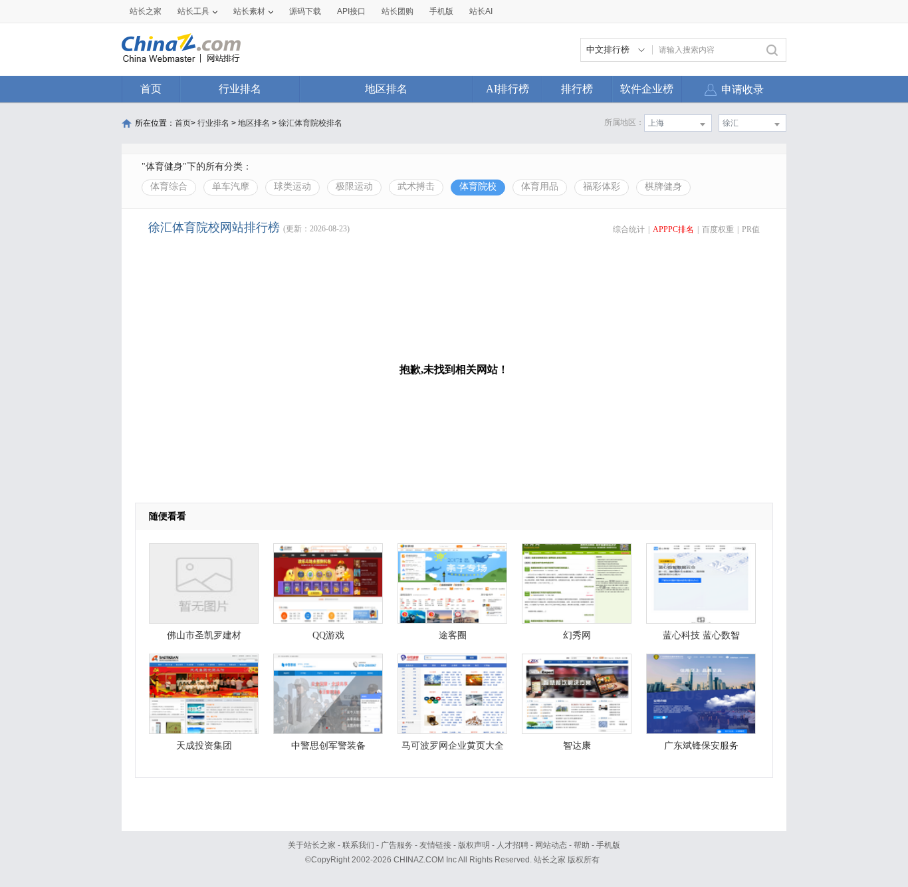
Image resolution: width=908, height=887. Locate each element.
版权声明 (474, 845)
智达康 (577, 746)
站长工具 (193, 11)
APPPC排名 (673, 229)
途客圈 (453, 635)
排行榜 (577, 88)
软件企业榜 (646, 88)
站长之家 (146, 11)
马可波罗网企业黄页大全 (452, 746)
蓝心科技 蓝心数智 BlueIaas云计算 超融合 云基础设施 (701, 638)
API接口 (351, 11)
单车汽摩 (230, 186)
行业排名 (240, 88)
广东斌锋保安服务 (701, 746)
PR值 (751, 229)
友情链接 (435, 845)
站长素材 (249, 11)
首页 (151, 88)
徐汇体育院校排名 (310, 123)
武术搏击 (416, 186)
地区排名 (386, 88)
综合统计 (629, 229)
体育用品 (539, 186)
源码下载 (305, 11)
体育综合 (168, 186)
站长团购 (397, 11)
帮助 (582, 845)
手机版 (608, 845)
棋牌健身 (663, 186)
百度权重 (718, 229)
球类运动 (292, 186)
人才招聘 (512, 845)
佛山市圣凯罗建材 (204, 635)
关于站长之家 (312, 845)
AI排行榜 (507, 88)
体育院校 (478, 186)
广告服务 (397, 845)
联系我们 (358, 845)
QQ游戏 (328, 635)
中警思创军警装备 (328, 746)
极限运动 (354, 186)
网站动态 (551, 845)
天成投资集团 (204, 746)
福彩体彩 (601, 186)
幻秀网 (577, 635)
